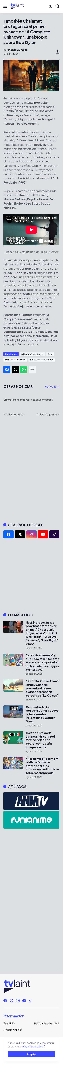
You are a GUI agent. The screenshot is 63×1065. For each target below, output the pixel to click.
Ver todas (50, 386)
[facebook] (9, 534)
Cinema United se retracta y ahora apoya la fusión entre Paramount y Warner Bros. (42, 714)
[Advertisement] (31, 575)
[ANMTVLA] (31, 801)
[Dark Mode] (50, 6)
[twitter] (20, 534)
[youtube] (43, 534)
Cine (50, 354)
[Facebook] (7, 369)
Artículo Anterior (15, 414)
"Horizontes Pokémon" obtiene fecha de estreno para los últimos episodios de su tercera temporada (42, 766)
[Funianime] (31, 820)
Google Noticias (13, 1029)
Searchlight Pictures (15, 359)
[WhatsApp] (23, 369)
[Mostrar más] (32, 369)
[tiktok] (54, 534)
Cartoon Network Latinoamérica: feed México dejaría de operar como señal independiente (40, 740)
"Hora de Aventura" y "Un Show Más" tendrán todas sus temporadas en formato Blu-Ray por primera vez (42, 662)
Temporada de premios (42, 359)
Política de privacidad (46, 1023)
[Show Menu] (5, 6)
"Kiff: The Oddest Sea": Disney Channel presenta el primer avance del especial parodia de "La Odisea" (42, 688)
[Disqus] (31, 469)
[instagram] (31, 534)
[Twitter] (15, 369)
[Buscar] (57, 6)
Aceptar (31, 1054)
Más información (31, 1046)
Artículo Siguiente (47, 414)
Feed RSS (9, 1023)
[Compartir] (55, 51)
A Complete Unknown (32, 354)
